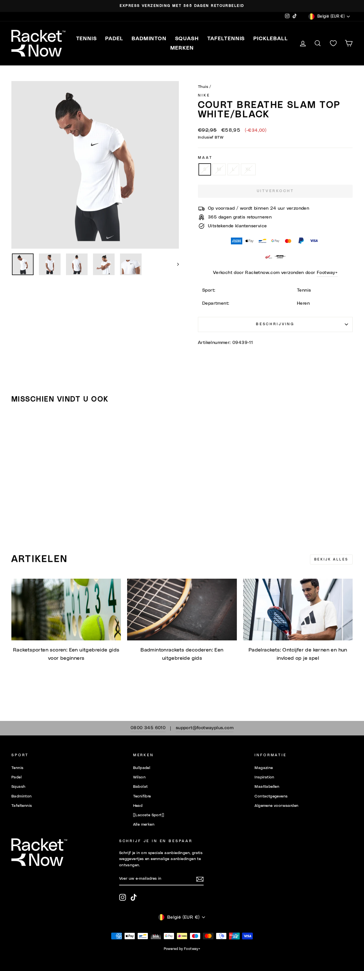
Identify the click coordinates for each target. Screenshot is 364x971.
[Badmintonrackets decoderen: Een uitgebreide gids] (182, 609)
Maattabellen (267, 787)
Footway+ (327, 272)
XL (248, 169)
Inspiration (264, 777)
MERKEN (182, 48)
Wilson (139, 777)
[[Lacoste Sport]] (148, 815)
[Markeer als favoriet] (18, 424)
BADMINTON (149, 38)
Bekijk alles (331, 559)
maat (205, 158)
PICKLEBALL (270, 38)
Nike (204, 95)
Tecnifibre (142, 796)
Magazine (264, 768)
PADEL (114, 38)
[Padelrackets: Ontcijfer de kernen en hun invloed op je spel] (298, 609)
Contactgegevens (271, 796)
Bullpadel (141, 768)
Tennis (17, 768)
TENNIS (86, 38)
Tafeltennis (21, 806)
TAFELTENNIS (226, 38)
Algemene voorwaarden (276, 806)
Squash (18, 787)
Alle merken (143, 824)
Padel (16, 777)
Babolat (140, 787)
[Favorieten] (333, 43)
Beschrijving (275, 324)
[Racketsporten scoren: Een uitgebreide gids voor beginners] (66, 609)
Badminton (21, 796)
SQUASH (187, 38)
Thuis (203, 87)
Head (138, 806)
